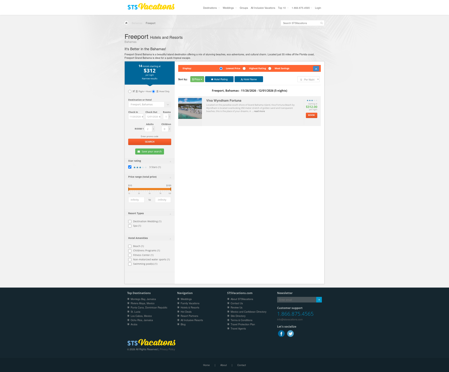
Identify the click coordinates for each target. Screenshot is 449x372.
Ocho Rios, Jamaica (142, 320)
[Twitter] (290, 333)
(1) (155, 167)
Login (318, 7)
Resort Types (136, 213)
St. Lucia (135, 311)
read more (259, 111)
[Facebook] (281, 333)
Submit (319, 299)
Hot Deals (186, 311)
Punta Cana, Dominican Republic (149, 307)
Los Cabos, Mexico (141, 316)
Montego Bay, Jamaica (143, 299)
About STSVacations (242, 299)
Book (311, 115)
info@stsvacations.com (290, 319)
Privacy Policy (167, 349)
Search (149, 141)
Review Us (236, 307)
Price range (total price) (142, 176)
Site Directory (238, 316)
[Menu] (151, 5)
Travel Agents (238, 328)
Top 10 (282, 7)
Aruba (134, 324)
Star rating (134, 160)
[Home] (126, 23)
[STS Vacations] (151, 342)
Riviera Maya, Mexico (143, 303)
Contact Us (237, 303)
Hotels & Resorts (190, 307)
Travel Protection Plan (243, 324)
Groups (244, 7)
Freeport (150, 23)
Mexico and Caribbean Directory (248, 311)
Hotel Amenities (138, 238)
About (223, 365)
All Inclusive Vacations (263, 7)
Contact (241, 365)
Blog (183, 324)
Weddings (228, 7)
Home (206, 365)
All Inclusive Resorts (192, 320)
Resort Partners (189, 316)
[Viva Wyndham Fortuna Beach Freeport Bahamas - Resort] (190, 107)
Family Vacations (190, 303)
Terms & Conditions (241, 320)
